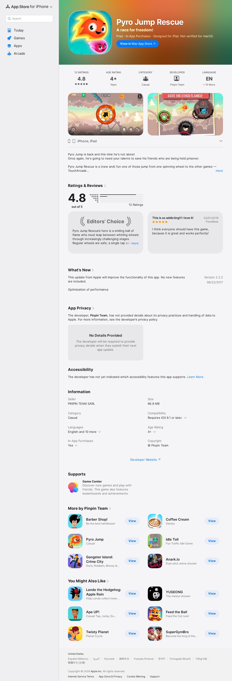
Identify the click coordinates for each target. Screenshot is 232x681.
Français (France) (144, 659)
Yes (70, 445)
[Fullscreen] (137, 130)
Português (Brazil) (180, 659)
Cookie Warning (136, 676)
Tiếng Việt (201, 659)
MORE (135, 243)
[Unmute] (131, 130)
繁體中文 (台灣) (76, 662)
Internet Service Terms (81, 676)
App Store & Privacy (110, 676)
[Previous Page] (63, 78)
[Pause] (124, 130)
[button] (29, 30)
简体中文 (124, 659)
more (219, 170)
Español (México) (78, 659)
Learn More (195, 377)
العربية (96, 659)
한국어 (161, 659)
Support (155, 676)
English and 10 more (82, 432)
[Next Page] (227, 78)
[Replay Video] (73, 130)
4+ (150, 432)
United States (76, 654)
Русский (109, 659)
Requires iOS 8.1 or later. (165, 417)
